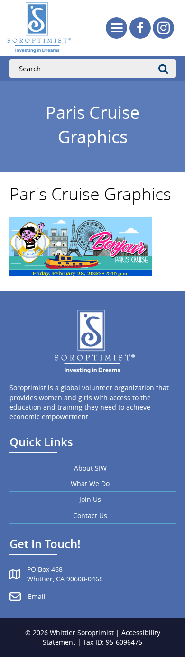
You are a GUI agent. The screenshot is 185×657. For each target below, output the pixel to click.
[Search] (166, 68)
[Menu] (116, 28)
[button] (140, 28)
